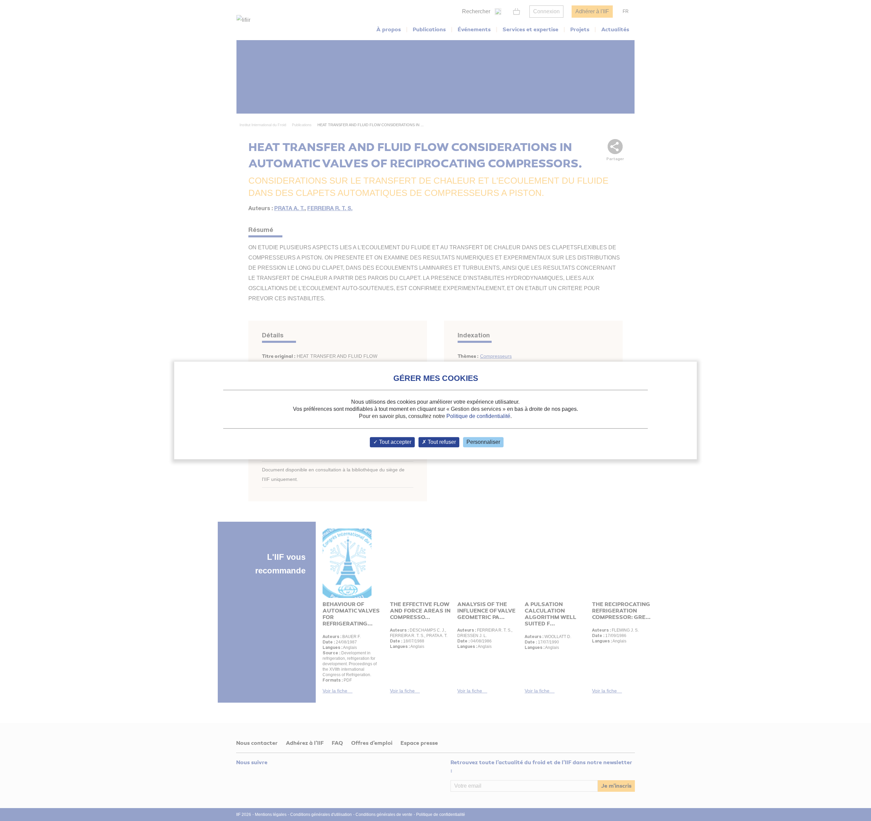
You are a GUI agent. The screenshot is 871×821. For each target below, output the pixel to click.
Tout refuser (441, 442)
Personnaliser (483, 442)
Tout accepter (394, 442)
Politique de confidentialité (478, 416)
